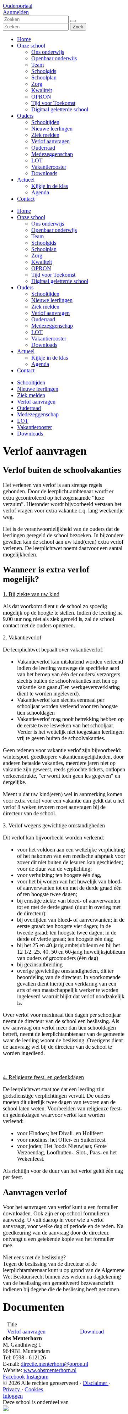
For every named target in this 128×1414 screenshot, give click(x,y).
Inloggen (13, 1396)
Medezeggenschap (52, 154)
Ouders (25, 116)
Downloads (44, 173)
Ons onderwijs (47, 52)
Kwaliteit (41, 90)
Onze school (31, 46)
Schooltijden (45, 122)
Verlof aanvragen (50, 141)
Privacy (12, 1389)
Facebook (14, 1377)
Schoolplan (44, 77)
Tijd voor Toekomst (53, 103)
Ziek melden (45, 135)
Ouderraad (43, 148)
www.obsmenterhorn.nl (49, 1370)
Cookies (34, 1389)
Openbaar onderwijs (54, 58)
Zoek (78, 26)
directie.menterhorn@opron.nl (54, 1364)
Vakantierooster (48, 167)
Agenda (40, 192)
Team (37, 65)
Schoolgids (43, 71)
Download (92, 1332)
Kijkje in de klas (49, 186)
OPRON (41, 97)
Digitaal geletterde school (59, 109)
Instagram (37, 1377)
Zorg (36, 84)
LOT (37, 160)
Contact (25, 199)
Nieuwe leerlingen (52, 129)
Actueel (25, 180)
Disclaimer (95, 1383)
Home (24, 39)
